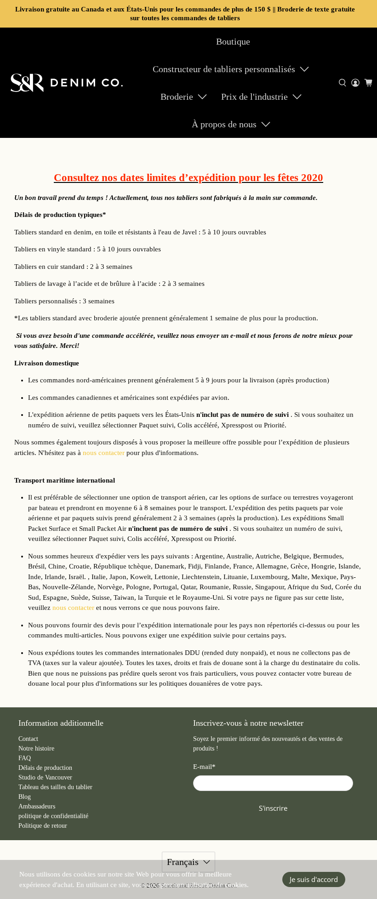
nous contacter (104, 452)
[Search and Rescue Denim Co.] (67, 82)
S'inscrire (273, 808)
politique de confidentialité (53, 816)
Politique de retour (42, 825)
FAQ (24, 758)
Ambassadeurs (36, 806)
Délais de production (45, 767)
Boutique (233, 41)
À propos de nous (224, 124)
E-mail (204, 766)
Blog (24, 796)
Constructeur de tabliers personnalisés (224, 69)
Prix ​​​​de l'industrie (254, 96)
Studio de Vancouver (45, 777)
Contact (28, 738)
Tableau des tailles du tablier (55, 787)
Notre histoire (36, 748)
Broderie (176, 96)
